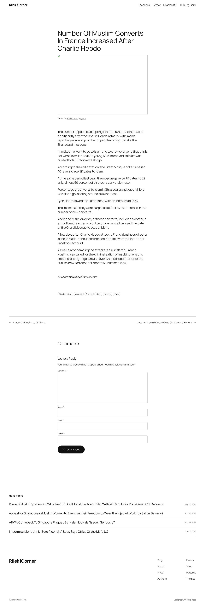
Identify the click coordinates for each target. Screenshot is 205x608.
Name (61, 407)
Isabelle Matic (67, 239)
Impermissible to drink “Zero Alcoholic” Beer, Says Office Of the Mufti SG (58, 531)
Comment (62, 370)
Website (61, 433)
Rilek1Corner (18, 5)
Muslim (107, 294)
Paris (116, 294)
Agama (83, 118)
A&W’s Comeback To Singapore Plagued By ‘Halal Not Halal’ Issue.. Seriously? (62, 522)
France (118, 132)
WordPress (191, 599)
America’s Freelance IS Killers (29, 322)
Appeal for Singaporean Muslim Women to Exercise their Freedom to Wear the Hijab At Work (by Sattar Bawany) (86, 513)
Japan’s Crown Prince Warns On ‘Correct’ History (164, 322)
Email (60, 420)
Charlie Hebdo (65, 294)
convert (78, 294)
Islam (98, 294)
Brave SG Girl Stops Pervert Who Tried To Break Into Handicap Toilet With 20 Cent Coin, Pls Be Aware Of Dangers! (86, 504)
